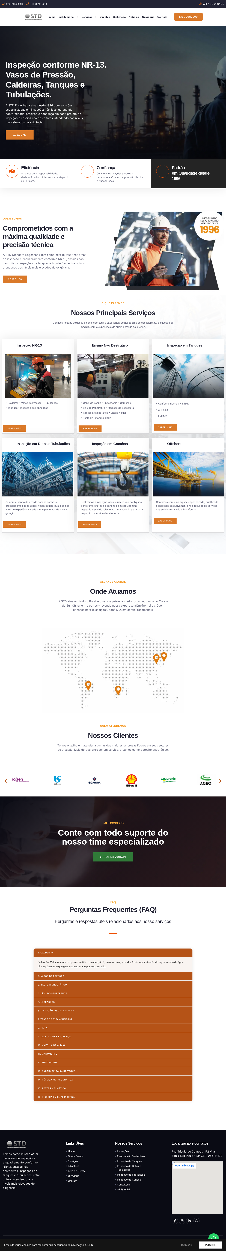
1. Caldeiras (46, 952)
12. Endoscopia (48, 1062)
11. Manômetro (47, 1053)
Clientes (105, 17)
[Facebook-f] (175, 1221)
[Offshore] (159, 445)
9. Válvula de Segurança (54, 1036)
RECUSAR (186, 1245)
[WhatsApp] (213, 1238)
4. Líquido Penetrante (52, 993)
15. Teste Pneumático (52, 1088)
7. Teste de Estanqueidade (55, 1019)
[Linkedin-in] (189, 1221)
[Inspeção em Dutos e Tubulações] (9, 445)
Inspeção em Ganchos (110, 444)
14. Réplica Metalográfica (55, 1079)
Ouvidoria (148, 17)
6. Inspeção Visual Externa (56, 1010)
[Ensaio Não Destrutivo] (84, 346)
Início (52, 17)
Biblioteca (119, 17)
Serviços (87, 17)
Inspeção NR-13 (29, 345)
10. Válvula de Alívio (51, 1045)
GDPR (89, 1245)
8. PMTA (42, 1028)
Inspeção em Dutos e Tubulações (43, 444)
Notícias (134, 17)
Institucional (67, 17)
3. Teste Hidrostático (52, 984)
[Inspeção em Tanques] (159, 346)
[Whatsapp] (196, 1221)
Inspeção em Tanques (184, 345)
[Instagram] (182, 1221)
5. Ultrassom (46, 1002)
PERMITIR (210, 1245)
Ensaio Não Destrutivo (110, 345)
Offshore (174, 444)
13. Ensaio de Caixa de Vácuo (57, 1071)
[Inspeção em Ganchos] (84, 445)
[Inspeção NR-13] (9, 346)
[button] (6, 781)
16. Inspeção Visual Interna (56, 1097)
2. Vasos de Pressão (51, 976)
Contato (162, 17)
